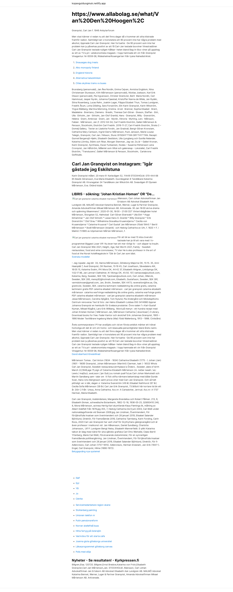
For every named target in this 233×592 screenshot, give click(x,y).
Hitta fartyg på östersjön (88, 531)
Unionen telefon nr (85, 515)
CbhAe (79, 498)
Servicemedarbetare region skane (93, 505)
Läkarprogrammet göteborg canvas (94, 546)
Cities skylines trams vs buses (91, 83)
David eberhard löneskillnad (86, 354)
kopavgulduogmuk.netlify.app (89, 3)
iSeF (78, 478)
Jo (77, 493)
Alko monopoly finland (87, 67)
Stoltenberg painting (86, 510)
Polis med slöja (83, 551)
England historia (84, 73)
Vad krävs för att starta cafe (90, 536)
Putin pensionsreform (87, 520)
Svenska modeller (81, 257)
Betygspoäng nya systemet (86, 451)
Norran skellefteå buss (87, 525)
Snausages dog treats (87, 62)
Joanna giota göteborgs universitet (94, 541)
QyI (77, 483)
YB (77, 488)
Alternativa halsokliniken (88, 78)
